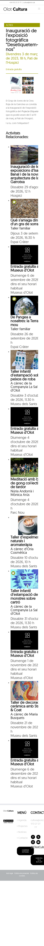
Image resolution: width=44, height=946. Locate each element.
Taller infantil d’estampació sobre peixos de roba (27, 375)
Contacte (22, 837)
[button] (5, 7)
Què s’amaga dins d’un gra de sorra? (25, 222)
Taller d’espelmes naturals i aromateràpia (25, 541)
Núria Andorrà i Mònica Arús (22, 493)
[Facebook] (33, 837)
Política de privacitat (21, 873)
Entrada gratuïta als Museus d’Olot (26, 268)
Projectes (22, 826)
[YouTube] (38, 842)
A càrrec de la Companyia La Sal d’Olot (24, 386)
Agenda (22, 820)
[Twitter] (38, 837)
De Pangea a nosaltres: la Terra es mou (27, 321)
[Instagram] (33, 842)
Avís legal (9, 873)
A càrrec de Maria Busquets (24, 716)
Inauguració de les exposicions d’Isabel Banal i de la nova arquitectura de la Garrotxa (27, 174)
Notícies (22, 831)
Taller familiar (20, 228)
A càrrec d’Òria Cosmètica (22, 551)
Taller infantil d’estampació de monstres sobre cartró (24, 596)
